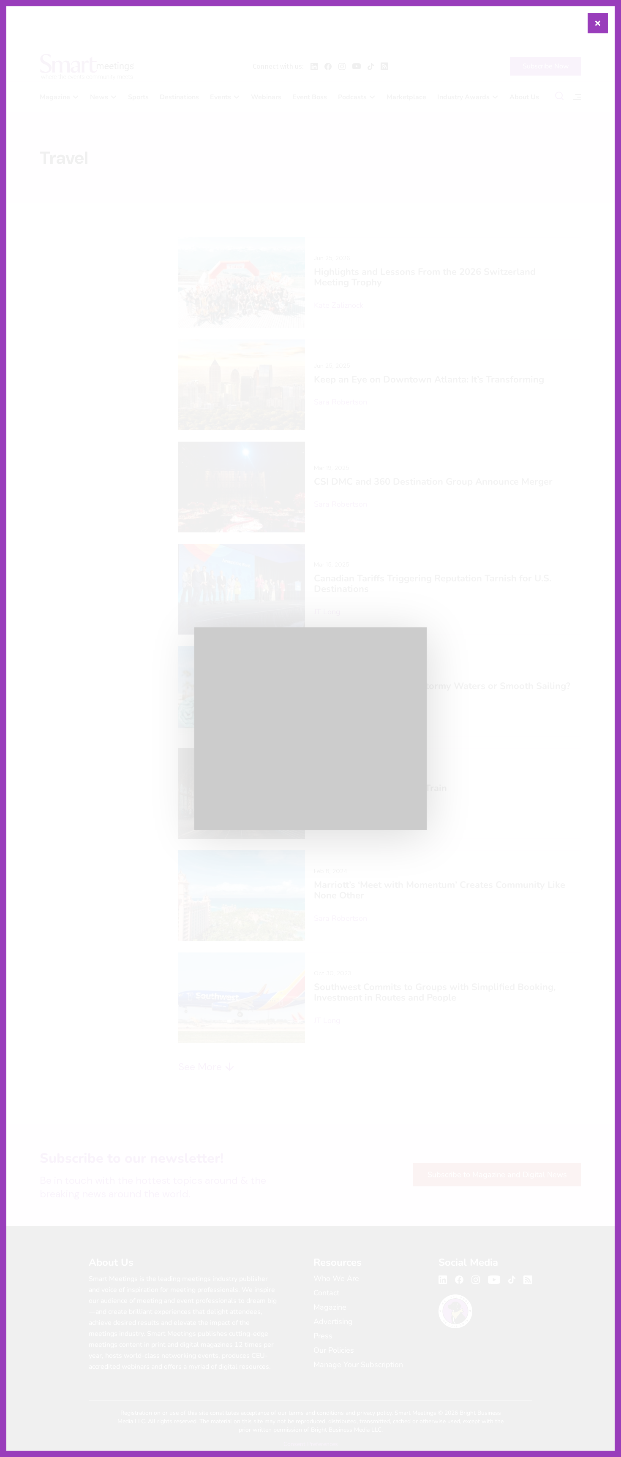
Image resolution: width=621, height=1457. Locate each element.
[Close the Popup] (598, 23)
